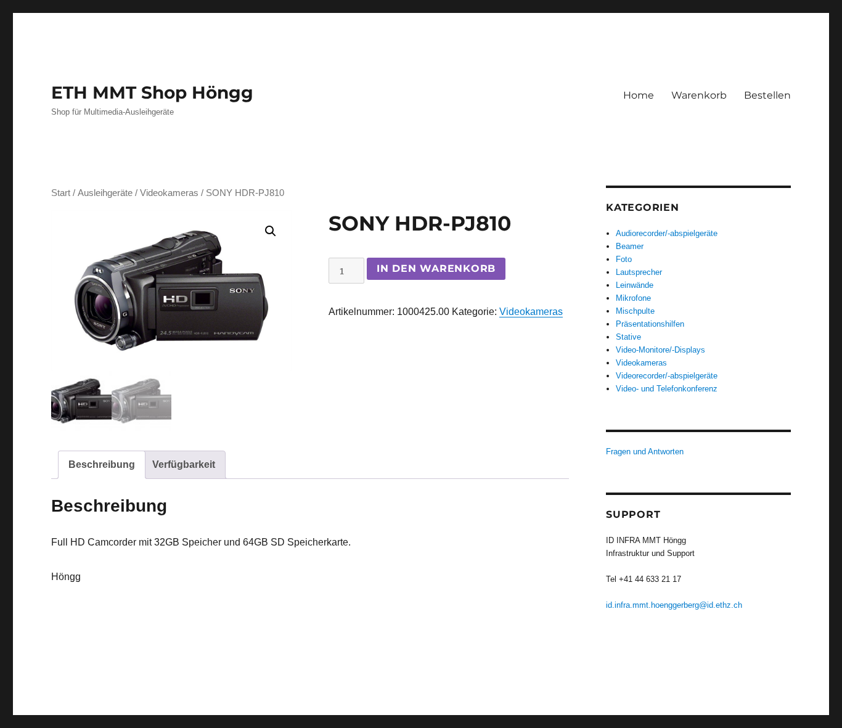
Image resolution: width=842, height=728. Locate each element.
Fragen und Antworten (645, 451)
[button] (271, 231)
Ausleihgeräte (105, 193)
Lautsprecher (639, 272)
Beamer (630, 246)
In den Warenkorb (436, 268)
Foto (624, 259)
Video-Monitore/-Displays (660, 349)
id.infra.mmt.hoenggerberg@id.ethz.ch (674, 605)
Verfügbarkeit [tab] (183, 464)
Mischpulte (635, 311)
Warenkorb (699, 95)
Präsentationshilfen (650, 324)
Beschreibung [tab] (101, 464)
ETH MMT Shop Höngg (152, 92)
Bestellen (767, 95)
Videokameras (169, 193)
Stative (628, 337)
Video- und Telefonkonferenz (666, 388)
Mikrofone (633, 298)
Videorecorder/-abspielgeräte (666, 375)
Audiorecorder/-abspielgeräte (666, 233)
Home (638, 95)
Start (60, 193)
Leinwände (634, 285)
